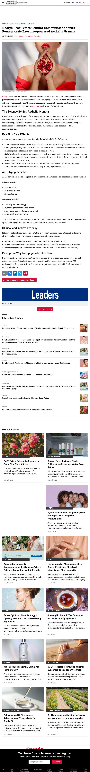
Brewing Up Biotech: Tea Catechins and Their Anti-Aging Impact (65, 617)
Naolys (5, 96)
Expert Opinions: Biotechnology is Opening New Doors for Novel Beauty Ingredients (22, 618)
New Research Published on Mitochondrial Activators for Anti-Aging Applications (36, 363)
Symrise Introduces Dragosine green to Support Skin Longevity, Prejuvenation (66, 515)
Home (4, 23)
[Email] (4, 273)
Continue (56, 762)
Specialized (5, 337)
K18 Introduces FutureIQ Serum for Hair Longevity (21, 668)
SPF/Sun (4, 325)
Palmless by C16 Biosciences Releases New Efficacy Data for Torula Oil (20, 718)
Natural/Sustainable (12, 711)
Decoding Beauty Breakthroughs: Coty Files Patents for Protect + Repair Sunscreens (38, 328)
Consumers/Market (55, 457)
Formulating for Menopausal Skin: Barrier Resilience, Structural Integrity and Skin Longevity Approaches (65, 567)
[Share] (9, 273)
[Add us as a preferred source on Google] (25, 273)
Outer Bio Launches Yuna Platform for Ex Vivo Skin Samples (27, 375)
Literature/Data (54, 611)
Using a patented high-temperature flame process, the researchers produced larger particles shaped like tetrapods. (66, 676)
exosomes (26, 100)
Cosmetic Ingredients (17, 23)
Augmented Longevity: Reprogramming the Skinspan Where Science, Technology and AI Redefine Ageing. (39, 352)
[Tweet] (20, 273)
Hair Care (7, 662)
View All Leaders (45, 309)
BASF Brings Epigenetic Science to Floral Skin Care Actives (27, 410)
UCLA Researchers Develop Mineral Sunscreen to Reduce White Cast (66, 668)
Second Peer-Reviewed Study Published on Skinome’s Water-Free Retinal (66, 464)
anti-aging (37, 106)
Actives (31, 23)
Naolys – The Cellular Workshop (30, 36)
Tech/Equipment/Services (10, 372)
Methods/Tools (53, 662)
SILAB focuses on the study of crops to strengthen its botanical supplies (66, 717)
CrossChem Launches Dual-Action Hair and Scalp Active (25, 398)
